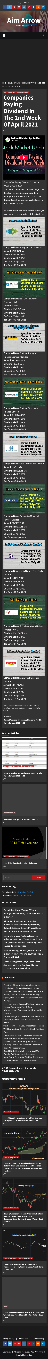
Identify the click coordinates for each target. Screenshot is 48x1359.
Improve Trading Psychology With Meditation (22, 1035)
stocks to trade (26, 708)
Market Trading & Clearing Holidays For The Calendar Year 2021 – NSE (22, 719)
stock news (15, 708)
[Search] (43, 35)
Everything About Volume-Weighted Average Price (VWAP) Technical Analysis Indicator (23, 913)
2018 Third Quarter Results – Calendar (20, 863)
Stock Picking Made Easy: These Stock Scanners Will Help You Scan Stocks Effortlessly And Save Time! (21, 965)
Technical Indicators (11, 1112)
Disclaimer (23, 1338)
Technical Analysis (10, 1258)
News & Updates (22, 92)
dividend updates (22, 705)
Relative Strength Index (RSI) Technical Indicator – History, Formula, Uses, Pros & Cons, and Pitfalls (23, 953)
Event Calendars (9, 92)
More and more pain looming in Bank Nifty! (21, 1038)
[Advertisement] (24, 59)
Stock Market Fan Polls (24, 892)
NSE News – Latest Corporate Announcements (19, 1069)
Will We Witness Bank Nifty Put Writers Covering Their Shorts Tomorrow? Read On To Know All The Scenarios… (22, 1044)
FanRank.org (39, 1338)
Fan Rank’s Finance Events (20, 895)
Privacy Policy (8, 1338)
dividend (11, 705)
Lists (18, 766)
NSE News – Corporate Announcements (20, 819)
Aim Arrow (24, 20)
